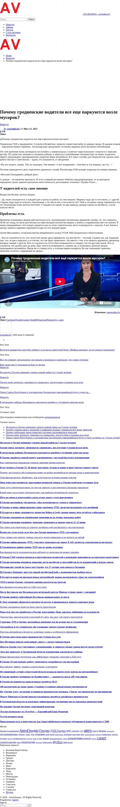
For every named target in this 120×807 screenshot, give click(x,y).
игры (52, 734)
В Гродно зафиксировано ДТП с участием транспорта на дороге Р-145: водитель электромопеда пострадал (56, 542)
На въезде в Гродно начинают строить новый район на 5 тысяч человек (41, 427)
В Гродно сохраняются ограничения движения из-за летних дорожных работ (40, 517)
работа (65, 738)
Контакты (11, 35)
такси (19, 742)
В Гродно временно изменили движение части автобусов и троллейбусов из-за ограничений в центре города (56, 562)
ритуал (94, 738)
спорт (101, 738)
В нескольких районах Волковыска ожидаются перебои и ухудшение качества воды (44, 452)
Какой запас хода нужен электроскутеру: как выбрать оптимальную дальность (39, 492)
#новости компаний (9, 731)
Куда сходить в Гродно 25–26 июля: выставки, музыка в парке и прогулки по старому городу (49, 467)
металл (10, 738)
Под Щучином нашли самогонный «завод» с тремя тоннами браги (35, 642)
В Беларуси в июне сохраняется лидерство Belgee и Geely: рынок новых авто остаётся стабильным (52, 512)
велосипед (110, 731)
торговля (39, 742)
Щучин (9, 792)
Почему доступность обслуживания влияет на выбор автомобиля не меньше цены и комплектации (49, 472)
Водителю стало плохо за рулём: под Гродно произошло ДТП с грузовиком (39, 532)
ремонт (87, 738)
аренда (95, 731)
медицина (3, 739)
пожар (46, 738)
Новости (10, 24)
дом (32, 734)
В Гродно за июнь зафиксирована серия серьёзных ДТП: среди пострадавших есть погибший (49, 507)
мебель (115, 734)
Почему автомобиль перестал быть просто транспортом (28, 607)
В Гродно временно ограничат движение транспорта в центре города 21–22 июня (42, 522)
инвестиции (59, 734)
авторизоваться (52, 417)
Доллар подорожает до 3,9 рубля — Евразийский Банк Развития (34, 711)
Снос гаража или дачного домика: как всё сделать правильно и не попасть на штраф (42, 537)
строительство (8, 742)
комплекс (50, 706)
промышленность (55, 739)
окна (34, 739)
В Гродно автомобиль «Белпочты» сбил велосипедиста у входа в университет (41, 502)
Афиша (9, 27)
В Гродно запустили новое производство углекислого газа (30, 637)
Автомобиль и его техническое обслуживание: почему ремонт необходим (38, 627)
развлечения (75, 738)
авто (88, 730)
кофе (82, 734)
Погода (9, 30)
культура (98, 734)
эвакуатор (68, 742)
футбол (57, 742)
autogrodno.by (113, 312)
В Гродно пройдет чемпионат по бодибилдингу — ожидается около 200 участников (43, 676)
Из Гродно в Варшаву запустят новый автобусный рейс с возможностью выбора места (46, 572)
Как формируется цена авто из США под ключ (23, 587)
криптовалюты (90, 734)
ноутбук (29, 738)
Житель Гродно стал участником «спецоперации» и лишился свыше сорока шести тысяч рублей (51, 647)
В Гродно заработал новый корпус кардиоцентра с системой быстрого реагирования (44, 457)
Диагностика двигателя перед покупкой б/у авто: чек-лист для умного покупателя (41, 617)
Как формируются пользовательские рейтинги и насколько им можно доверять (39, 552)
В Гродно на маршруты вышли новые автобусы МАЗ (28, 681)
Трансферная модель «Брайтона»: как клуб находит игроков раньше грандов (38, 477)
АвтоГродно (29, 730)
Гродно (44, 730)
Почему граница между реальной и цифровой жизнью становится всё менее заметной (49, 430)
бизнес (103, 730)
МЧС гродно (72, 731)
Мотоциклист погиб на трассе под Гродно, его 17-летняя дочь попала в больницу (42, 567)
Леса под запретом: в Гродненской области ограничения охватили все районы (41, 652)
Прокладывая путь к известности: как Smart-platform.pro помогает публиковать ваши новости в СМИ (54, 721)
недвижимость (19, 738)
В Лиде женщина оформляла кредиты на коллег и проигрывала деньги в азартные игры (47, 602)
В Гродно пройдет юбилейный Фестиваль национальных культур (34, 597)
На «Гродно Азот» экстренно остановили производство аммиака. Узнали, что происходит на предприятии (56, 691)
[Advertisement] (60, 85)
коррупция (76, 734)
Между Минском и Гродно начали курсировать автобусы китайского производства (44, 696)
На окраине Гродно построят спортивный (22, 706)
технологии (28, 742)
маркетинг (107, 734)
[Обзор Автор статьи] (6, 332)
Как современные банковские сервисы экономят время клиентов (32, 462)
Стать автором (13, 32)
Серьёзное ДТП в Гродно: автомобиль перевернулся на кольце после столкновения (44, 622)
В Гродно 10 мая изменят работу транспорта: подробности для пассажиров (39, 662)
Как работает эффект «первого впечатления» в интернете (29, 667)
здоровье (40, 734)
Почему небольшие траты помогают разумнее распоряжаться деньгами (41, 432)
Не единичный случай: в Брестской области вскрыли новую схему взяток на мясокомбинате (49, 671)
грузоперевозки (9, 734)
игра (47, 734)
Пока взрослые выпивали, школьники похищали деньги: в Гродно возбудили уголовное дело (49, 482)
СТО (81, 731)
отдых (39, 738)
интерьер (68, 734)
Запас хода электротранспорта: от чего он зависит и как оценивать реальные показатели (44, 487)
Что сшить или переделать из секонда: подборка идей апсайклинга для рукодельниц (42, 527)
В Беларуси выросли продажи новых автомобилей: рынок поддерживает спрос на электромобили (52, 577)
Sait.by (15, 800)
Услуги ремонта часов (11, 716)
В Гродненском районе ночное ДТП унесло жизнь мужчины (31, 547)
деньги (21, 734)
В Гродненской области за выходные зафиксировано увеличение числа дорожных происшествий (51, 701)
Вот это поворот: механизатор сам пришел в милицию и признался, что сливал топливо (44, 360)
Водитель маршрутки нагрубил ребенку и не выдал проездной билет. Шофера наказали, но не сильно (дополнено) (57, 350)
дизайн (27, 734)
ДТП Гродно (58, 730)
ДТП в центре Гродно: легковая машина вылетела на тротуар (33, 582)
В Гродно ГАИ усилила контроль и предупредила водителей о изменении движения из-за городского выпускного (59, 557)
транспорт (47, 742)
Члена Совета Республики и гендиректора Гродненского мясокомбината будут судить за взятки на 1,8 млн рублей (63, 437)
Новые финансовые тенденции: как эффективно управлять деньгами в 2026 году (40, 657)
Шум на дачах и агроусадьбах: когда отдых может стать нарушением (36, 497)
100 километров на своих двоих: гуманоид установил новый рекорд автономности (43, 686)
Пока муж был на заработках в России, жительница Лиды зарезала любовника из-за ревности (49, 612)
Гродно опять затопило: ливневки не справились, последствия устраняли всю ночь (47, 435)
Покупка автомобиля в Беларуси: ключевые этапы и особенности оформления (39, 632)
